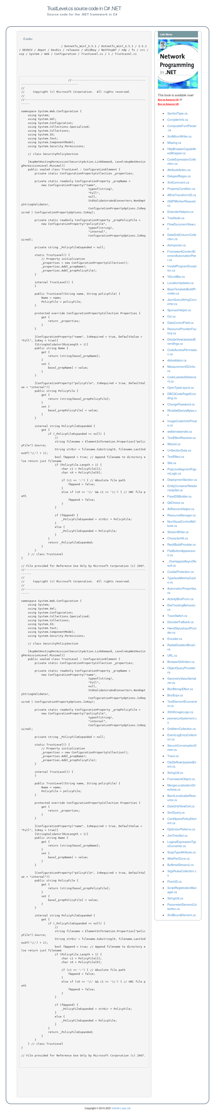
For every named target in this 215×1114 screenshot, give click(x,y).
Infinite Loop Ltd (121, 1108)
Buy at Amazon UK (168, 104)
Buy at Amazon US (168, 99)
